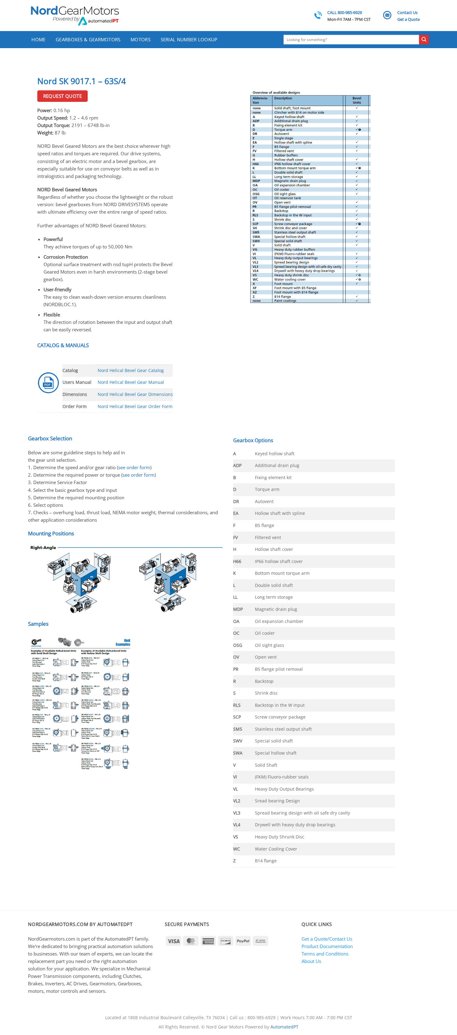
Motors (140, 39)
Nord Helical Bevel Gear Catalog (131, 370)
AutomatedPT (284, 1027)
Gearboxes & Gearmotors (88, 39)
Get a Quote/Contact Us (327, 939)
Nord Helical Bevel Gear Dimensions (135, 394)
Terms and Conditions (325, 954)
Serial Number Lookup (189, 39)
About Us (311, 961)
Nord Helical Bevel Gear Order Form (135, 406)
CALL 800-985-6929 (344, 12)
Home (38, 39)
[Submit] (424, 40)
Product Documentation (327, 946)
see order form (134, 467)
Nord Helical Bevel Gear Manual (131, 382)
